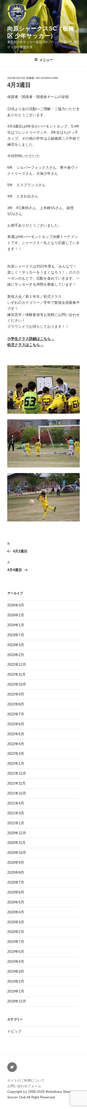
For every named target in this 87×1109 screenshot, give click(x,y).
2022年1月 (15, 763)
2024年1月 (15, 625)
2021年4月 (15, 803)
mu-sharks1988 (47, 77)
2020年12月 (16, 833)
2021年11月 (16, 783)
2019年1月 (15, 991)
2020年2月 (15, 932)
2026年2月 (15, 615)
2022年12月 (16, 664)
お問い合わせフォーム (24, 1086)
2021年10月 (16, 793)
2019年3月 (15, 971)
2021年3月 (15, 813)
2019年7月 (15, 942)
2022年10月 (16, 684)
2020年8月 (15, 872)
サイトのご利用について (25, 1080)
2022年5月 (15, 734)
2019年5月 (15, 951)
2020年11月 (16, 843)
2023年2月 (15, 655)
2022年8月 (15, 704)
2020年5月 (15, 902)
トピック (14, 1031)
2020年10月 (16, 852)
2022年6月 (15, 724)
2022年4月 (15, 744)
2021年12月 (16, 773)
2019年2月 (15, 981)
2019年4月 (15, 961)
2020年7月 (15, 882)
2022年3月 (15, 753)
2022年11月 (16, 674)
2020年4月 (15, 912)
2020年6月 (15, 892)
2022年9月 (15, 694)
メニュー (46, 60)
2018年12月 (16, 1001)
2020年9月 (15, 862)
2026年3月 (15, 605)
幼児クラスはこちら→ (25, 345)
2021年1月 (15, 823)
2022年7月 (15, 714)
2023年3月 (15, 645)
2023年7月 (15, 635)
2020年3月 (15, 922)
